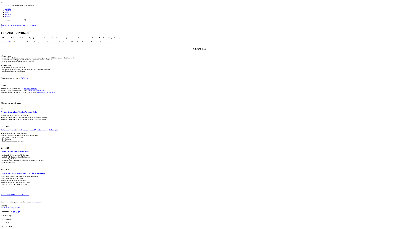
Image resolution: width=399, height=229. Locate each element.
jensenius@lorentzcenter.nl (46, 92)
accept (4, 205)
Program (8, 9)
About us (8, 14)
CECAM (7, 42)
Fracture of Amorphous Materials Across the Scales (19, 112)
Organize (8, 11)
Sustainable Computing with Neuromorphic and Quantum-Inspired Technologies (29, 130)
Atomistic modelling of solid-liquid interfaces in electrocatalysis (23, 173)
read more (37, 202)
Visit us (7, 16)
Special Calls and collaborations (11, 25)
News (7, 12)
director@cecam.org (30, 89)
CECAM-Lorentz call (29, 25)
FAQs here (24, 78)
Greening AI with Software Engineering (15, 151)
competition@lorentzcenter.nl (37, 90)
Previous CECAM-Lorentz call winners (15, 195)
